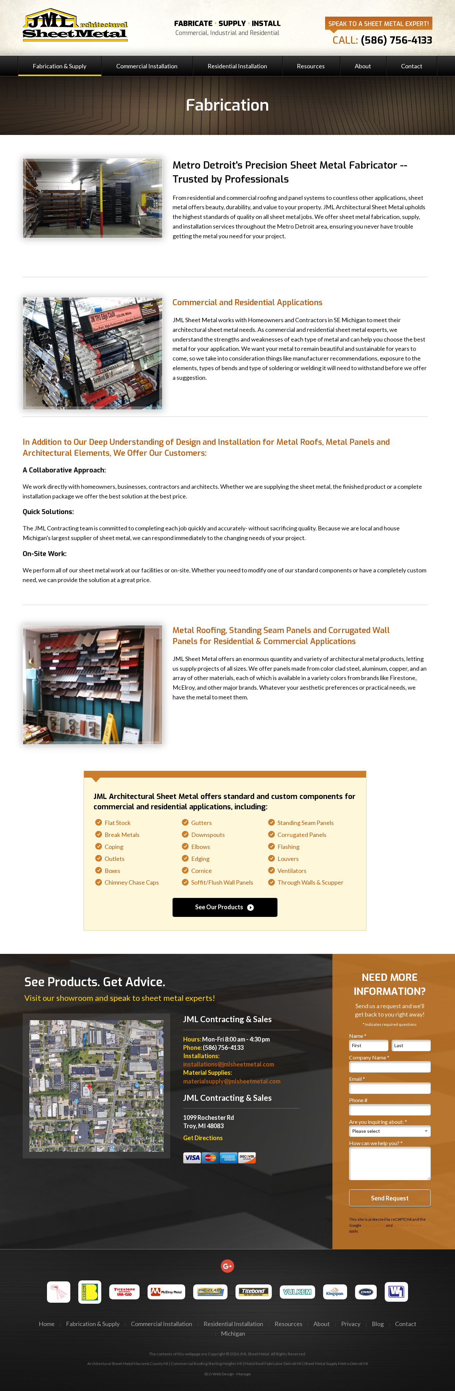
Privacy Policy (373, 1225)
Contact (411, 66)
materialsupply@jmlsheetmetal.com (231, 1081)
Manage (243, 1373)
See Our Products (224, 907)
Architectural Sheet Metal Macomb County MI (127, 1363)
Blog (378, 1323)
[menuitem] (59, 66)
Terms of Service (407, 1225)
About (363, 66)
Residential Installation (237, 66)
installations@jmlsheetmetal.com (228, 1064)
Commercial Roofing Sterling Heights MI (206, 1363)
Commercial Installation (147, 66)
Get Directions (203, 1137)
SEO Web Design (219, 1373)
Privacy (350, 1323)
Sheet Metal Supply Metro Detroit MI (336, 1363)
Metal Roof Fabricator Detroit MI (272, 1363)
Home (47, 1323)
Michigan (233, 1333)
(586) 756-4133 (396, 40)
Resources (311, 66)
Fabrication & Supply (59, 66)
